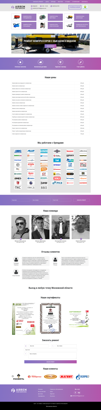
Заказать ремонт (38, 1)
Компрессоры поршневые (27, 25)
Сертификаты (41, 396)
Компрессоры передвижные (27, 17)
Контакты (85, 1)
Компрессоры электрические (54, 25)
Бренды (53, 1)
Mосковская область (51, 406)
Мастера (60, 1)
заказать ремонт (81, 200)
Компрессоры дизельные (80, 17)
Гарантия (52, 393)
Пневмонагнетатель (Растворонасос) (82, 25)
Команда (40, 389)
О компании (75, 1)
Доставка (40, 393)
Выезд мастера (41, 391)
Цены (47, 1)
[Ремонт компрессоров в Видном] (18, 7)
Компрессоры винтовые (54, 17)
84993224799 (55, 6)
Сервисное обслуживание (56, 389)
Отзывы (67, 1)
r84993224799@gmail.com (39, 8)
